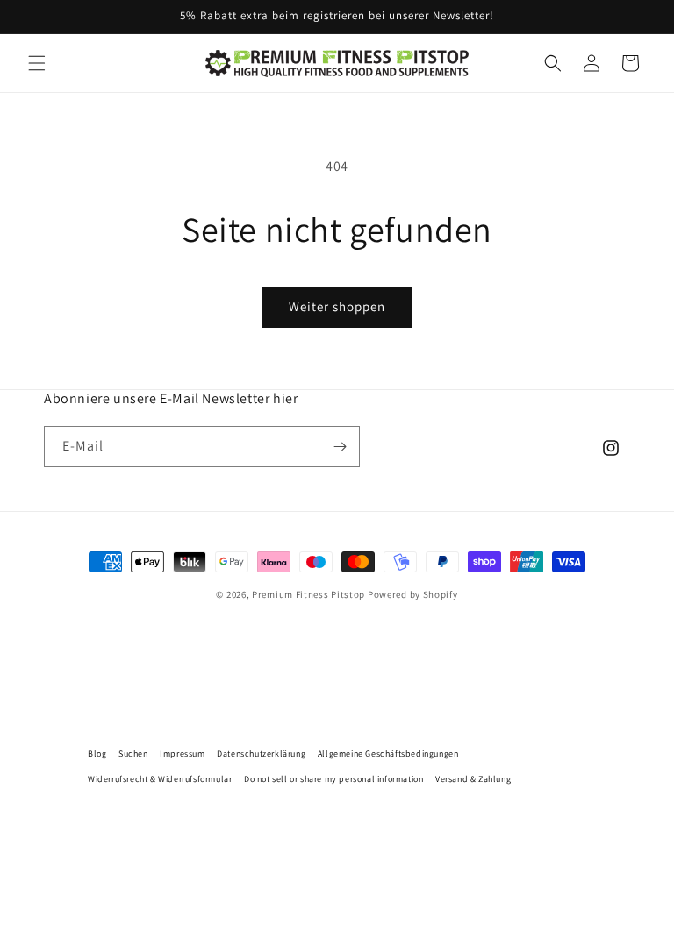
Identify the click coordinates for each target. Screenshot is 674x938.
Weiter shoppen (337, 306)
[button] (37, 63)
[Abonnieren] (339, 446)
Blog (97, 753)
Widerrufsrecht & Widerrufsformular (160, 779)
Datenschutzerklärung (261, 753)
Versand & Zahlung (473, 779)
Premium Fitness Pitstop (308, 594)
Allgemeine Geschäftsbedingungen (388, 753)
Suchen (133, 753)
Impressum (182, 753)
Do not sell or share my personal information (333, 779)
